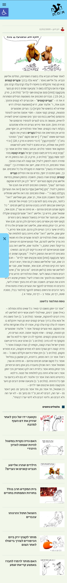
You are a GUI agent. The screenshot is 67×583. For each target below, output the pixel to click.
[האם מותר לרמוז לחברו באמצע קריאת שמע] (52, 567)
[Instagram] (4, 255)
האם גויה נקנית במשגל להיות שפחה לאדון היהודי (20, 445)
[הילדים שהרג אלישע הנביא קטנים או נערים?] (52, 471)
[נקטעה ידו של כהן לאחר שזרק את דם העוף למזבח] (52, 423)
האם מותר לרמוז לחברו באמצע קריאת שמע (20, 563)
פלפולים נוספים (51, 407)
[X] (4, 239)
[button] (4, 12)
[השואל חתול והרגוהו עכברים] (52, 519)
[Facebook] (4, 264)
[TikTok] (4, 247)
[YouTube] (4, 272)
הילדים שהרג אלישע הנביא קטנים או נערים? (20, 467)
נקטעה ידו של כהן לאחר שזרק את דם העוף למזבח (20, 421)
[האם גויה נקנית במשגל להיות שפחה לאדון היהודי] (52, 447)
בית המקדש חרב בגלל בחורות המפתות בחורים (20, 491)
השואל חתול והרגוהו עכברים (22, 515)
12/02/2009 (45, 29)
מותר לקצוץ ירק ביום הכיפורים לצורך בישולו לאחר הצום (20, 541)
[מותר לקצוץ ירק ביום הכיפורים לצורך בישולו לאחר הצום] (52, 543)
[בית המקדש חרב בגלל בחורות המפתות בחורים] (52, 495)
